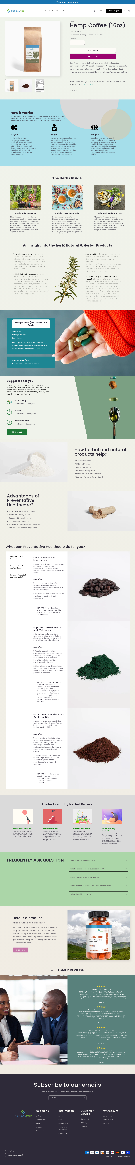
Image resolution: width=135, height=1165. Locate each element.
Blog (38, 1123)
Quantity (73, 38)
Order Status (108, 1120)
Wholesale (40, 1131)
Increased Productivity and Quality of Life (18, 576)
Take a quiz (114, 11)
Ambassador (41, 1120)
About (61, 1116)
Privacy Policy (64, 1123)
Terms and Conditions (63, 1128)
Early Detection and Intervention (17, 558)
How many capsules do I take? (98, 860)
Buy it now (93, 56)
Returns (84, 1127)
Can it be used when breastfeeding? (98, 877)
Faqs (60, 1120)
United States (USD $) (15, 1155)
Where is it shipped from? (98, 894)
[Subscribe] (84, 1097)
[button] (94, 11)
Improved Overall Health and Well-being (19, 567)
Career (39, 1127)
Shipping (83, 35)
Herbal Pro (114, 1156)
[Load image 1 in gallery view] (11, 85)
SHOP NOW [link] (20, 950)
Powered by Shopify (124, 1156)
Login (101, 11)
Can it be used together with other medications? (98, 885)
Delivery (84, 1123)
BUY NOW (17, 432)
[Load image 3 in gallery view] (39, 85)
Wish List (106, 1123)
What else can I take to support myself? (98, 869)
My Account (107, 1116)
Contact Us (63, 1133)
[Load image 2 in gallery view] (25, 85)
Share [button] (74, 90)
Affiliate (39, 1116)
